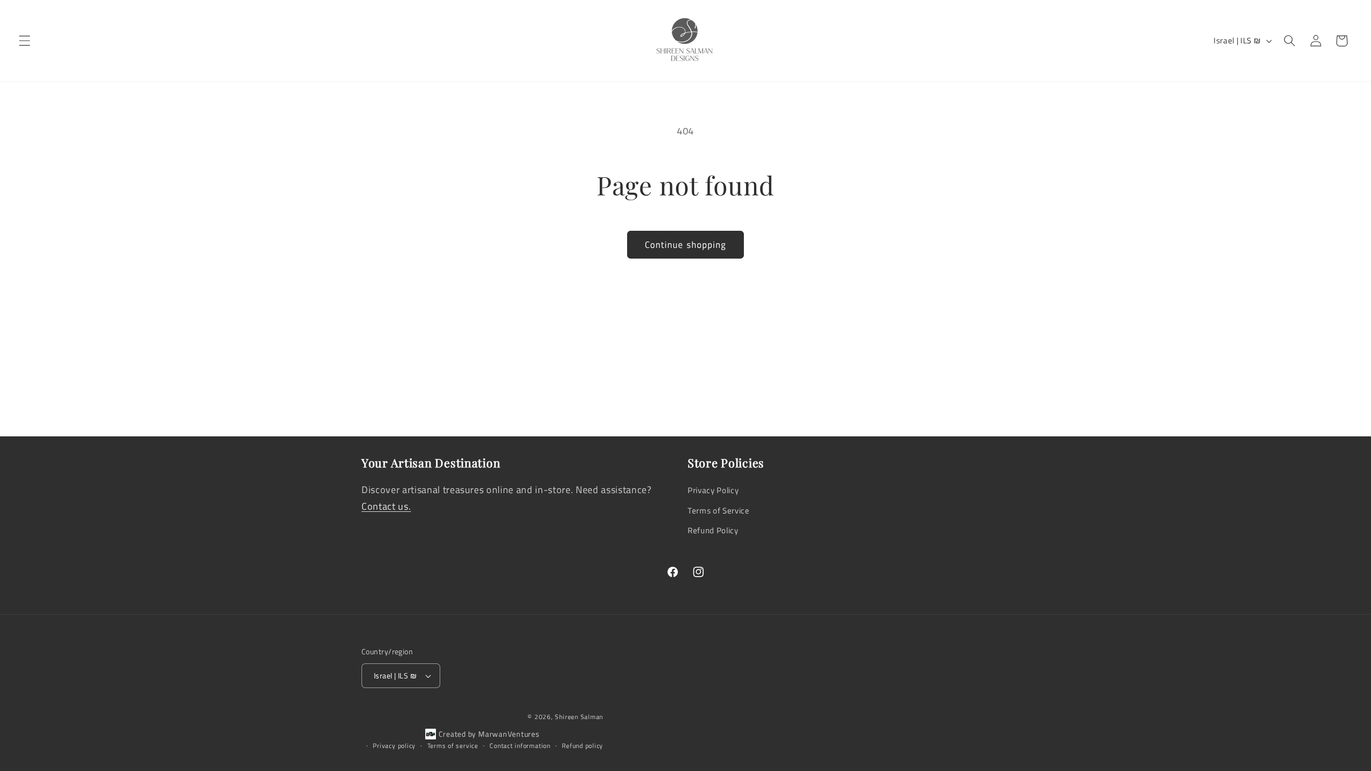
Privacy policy (394, 745)
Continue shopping (686, 244)
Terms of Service (719, 510)
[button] (24, 41)
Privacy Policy (713, 490)
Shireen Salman (579, 717)
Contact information (520, 745)
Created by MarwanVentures (489, 733)
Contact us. (386, 506)
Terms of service (452, 745)
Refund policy (582, 745)
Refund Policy (713, 530)
